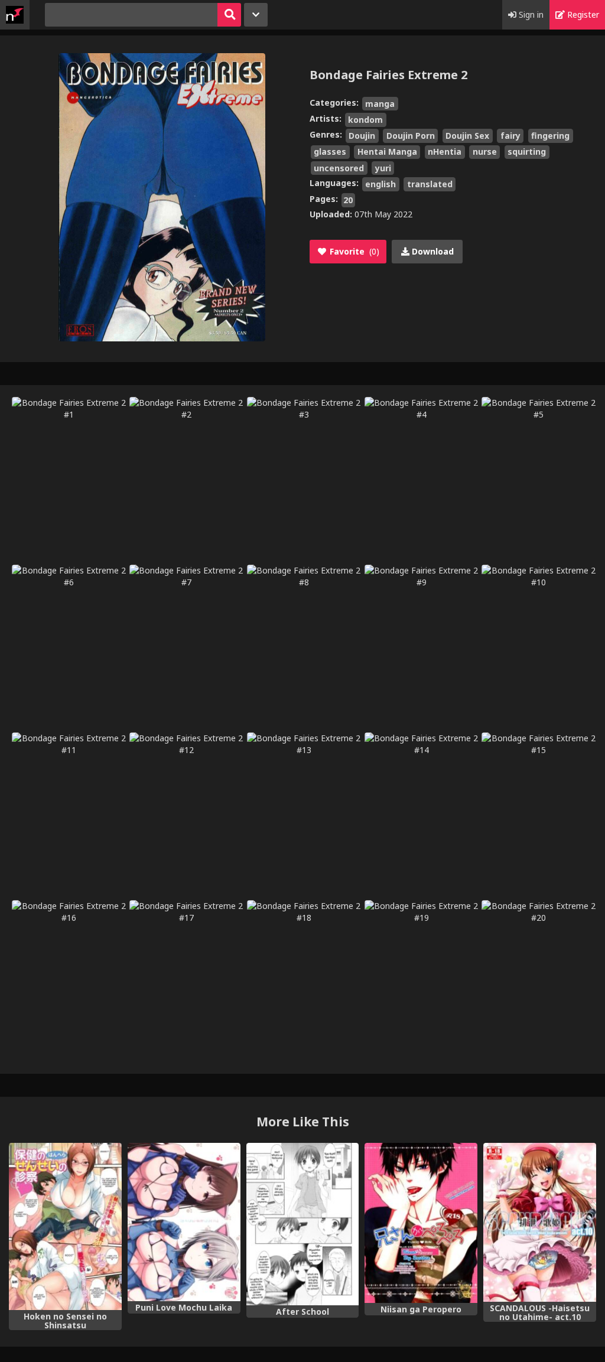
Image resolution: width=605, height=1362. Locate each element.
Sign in (530, 14)
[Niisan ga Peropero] (421, 1223)
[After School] (302, 1224)
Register (582, 14)
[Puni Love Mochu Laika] (184, 1222)
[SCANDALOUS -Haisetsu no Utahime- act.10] (539, 1222)
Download (431, 251)
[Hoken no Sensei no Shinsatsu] (65, 1227)
